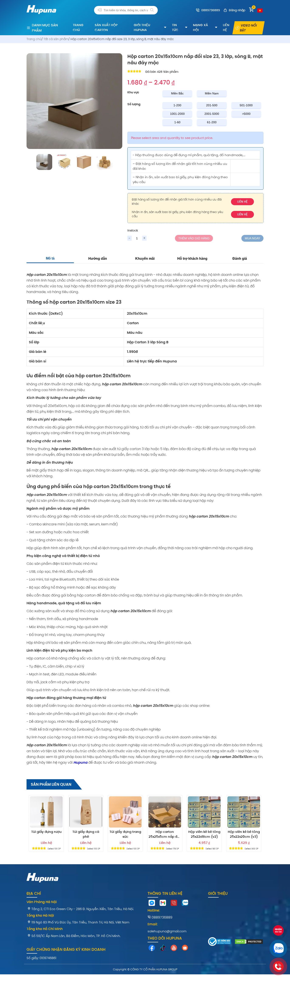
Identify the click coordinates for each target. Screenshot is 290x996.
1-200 (177, 105)
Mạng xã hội (200, 27)
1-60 (177, 122)
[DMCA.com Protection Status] (248, 942)
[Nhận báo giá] (278, 931)
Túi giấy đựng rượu (46, 831)
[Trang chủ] (41, 16)
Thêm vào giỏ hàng (194, 238)
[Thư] (163, 904)
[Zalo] (185, 904)
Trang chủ (78, 27)
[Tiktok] (163, 949)
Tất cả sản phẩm (56, 39)
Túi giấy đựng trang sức (125, 834)
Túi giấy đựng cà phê (85, 834)
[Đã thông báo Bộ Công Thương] (219, 942)
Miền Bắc (177, 93)
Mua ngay (252, 238)
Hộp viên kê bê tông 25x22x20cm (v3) (244, 834)
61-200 (212, 122)
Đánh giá (239, 258)
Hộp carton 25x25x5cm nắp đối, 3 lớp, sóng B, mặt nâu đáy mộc (165, 834)
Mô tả (50, 258)
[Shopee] (185, 948)
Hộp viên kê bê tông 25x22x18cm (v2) (204, 834)
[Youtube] (174, 949)
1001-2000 (177, 113)
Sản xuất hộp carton (106, 27)
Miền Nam (212, 93)
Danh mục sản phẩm (45, 28)
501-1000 (246, 105)
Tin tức (175, 27)
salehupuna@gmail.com (167, 931)
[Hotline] (174, 904)
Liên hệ (226, 27)
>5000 (246, 113)
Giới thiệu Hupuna (142, 27)
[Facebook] (152, 949)
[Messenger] (152, 904)
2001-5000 (211, 113)
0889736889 (161, 917)
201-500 (211, 105)
